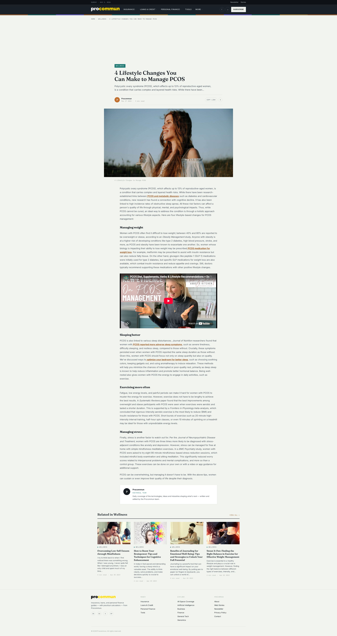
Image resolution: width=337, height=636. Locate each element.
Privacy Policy (220, 613)
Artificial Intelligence (185, 605)
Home (93, 19)
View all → (235, 515)
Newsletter (234, 2)
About (216, 601)
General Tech (183, 616)
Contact (217, 616)
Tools (188, 9)
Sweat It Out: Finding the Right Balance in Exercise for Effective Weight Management (223, 553)
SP (111, 614)
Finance (180, 613)
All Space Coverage (185, 601)
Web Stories (219, 605)
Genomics (181, 620)
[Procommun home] (105, 9)
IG (99, 614)
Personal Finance (171, 9)
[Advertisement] (168, 41)
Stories (243, 2)
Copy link (211, 100)
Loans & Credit (148, 9)
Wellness (102, 19)
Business (181, 609)
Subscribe (238, 9)
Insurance (129, 9)
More (198, 9)
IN (93, 614)
